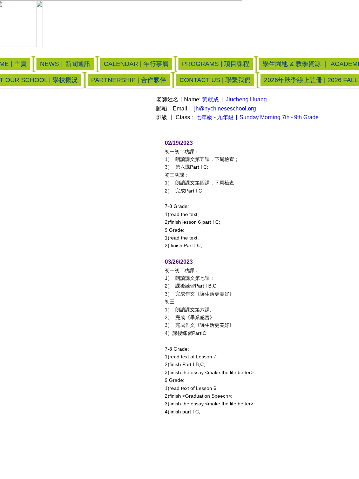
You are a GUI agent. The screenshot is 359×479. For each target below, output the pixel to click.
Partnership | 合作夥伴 (128, 79)
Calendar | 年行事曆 (136, 63)
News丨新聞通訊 (65, 63)
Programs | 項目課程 (215, 63)
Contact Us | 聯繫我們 (215, 79)
